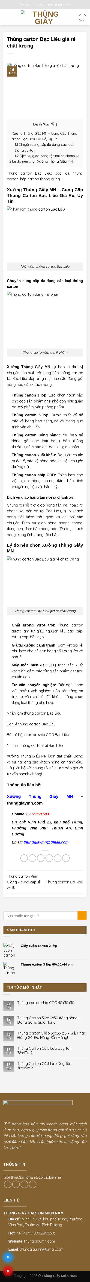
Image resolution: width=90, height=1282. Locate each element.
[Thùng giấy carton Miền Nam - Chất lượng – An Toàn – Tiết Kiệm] (43, 17)
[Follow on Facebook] (8, 1184)
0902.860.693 (44, 1233)
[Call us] (24, 1184)
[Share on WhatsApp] (24, 858)
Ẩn (54, 124)
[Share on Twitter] (41, 858)
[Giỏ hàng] (82, 17)
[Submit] (82, 915)
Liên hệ (55, 1177)
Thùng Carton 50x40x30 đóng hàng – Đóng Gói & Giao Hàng (48, 1020)
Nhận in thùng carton (25, 745)
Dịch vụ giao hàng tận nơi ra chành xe (47, 156)
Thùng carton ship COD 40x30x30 (45, 1003)
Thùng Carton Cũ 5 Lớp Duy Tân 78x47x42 (44, 1050)
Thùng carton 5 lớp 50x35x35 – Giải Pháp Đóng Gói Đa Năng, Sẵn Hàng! (51, 1035)
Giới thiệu (11, 1177)
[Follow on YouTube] (32, 1184)
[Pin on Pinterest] (57, 858)
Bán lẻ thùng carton (24, 724)
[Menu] (6, 17)
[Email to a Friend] (49, 858)
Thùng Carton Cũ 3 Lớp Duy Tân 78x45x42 (44, 1065)
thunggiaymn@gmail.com (46, 842)
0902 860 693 (37, 814)
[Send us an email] (16, 1184)
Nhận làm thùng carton (26, 713)
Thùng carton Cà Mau (64, 882)
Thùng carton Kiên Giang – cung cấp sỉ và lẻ (23, 882)
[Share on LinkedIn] (66, 858)
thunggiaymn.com (39, 1241)
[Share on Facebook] (32, 858)
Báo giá (42, 1177)
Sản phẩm (27, 1177)
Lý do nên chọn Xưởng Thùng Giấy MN (41, 161)
